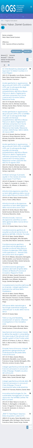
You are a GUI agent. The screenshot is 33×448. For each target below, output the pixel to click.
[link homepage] (13, 7)
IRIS (2, 21)
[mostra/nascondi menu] (31, 7)
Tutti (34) (27, 51)
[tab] (4, 65)
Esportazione (16, 51)
